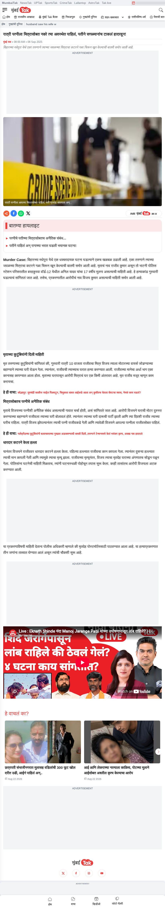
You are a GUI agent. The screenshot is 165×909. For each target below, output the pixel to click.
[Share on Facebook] (13, 213)
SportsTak (51, 2)
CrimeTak (66, 2)
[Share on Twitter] (28, 213)
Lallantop (80, 2)
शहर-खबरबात (112, 17)
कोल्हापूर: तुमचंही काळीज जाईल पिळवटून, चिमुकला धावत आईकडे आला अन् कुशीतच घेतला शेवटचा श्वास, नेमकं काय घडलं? (79, 392)
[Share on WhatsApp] (21, 213)
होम (3, 24)
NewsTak (26, 2)
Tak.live (106, 2)
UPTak (38, 2)
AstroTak (93, 2)
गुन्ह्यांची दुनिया (16, 24)
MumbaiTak (10, 2)
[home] (82, 862)
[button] (43, 742)
